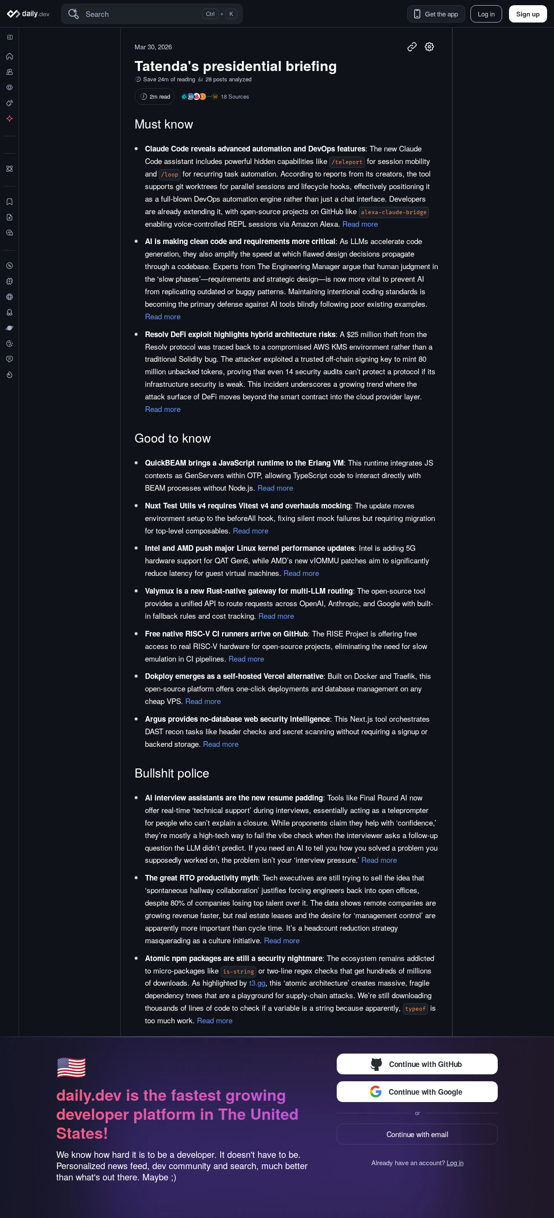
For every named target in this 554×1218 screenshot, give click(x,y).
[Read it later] (9, 233)
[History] (9, 87)
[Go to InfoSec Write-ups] (214, 96)
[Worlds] (9, 328)
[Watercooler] (9, 343)
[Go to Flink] (196, 96)
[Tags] (9, 281)
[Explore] (9, 265)
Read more (360, 223)
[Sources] (9, 297)
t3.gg (257, 982)
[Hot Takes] (9, 374)
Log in (455, 1162)
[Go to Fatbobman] (190, 96)
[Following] (9, 72)
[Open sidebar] (10, 37)
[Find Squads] (9, 169)
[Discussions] (9, 359)
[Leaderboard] (9, 312)
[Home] (29, 14)
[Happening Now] (9, 103)
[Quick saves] (9, 201)
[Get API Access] (9, 118)
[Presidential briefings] (9, 217)
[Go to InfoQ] (208, 96)
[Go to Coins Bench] (184, 96)
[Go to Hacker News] (202, 96)
